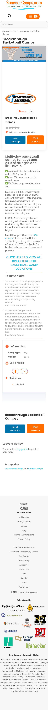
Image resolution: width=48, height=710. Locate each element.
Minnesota (30, 671)
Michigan (20, 671)
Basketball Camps (14, 468)
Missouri (7, 674)
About (24, 526)
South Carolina (41, 682)
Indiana (27, 665)
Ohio (32, 679)
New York (41, 677)
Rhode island (27, 682)
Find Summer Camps (24, 547)
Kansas (41, 665)
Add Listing (24, 517)
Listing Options (24, 521)
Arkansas (31, 659)
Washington (17, 688)
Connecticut (16, 662)
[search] (9, 16)
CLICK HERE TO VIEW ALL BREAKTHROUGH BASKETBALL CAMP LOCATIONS (24, 263)
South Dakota (8, 685)
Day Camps (24, 556)
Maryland (37, 668)
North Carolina (8, 679)
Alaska (15, 659)
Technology (24, 587)
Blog (24, 530)
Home (5, 31)
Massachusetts (8, 671)
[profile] (33, 16)
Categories (9, 24)
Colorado (4, 662)
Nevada (35, 674)
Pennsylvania (14, 682)
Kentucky (10, 668)
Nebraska (26, 674)
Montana (17, 674)
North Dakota (22, 679)
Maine (28, 668)
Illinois (20, 665)
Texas (29, 685)
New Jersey (18, 677)
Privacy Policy (24, 539)
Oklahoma (40, 679)
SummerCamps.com (27, 592)
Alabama (6, 659)
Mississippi (41, 671)
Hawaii (6, 665)
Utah (36, 685)
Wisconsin (22, 691)
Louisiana (20, 668)
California (41, 659)
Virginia (7, 688)
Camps (13, 31)
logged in (22, 449)
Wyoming (33, 691)
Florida (36, 662)
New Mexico (30, 677)
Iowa (35, 665)
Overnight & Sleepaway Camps (24, 551)
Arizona (22, 659)
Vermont (44, 685)
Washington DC (32, 688)
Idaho (13, 665)
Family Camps (24, 560)
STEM (24, 582)
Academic (24, 565)
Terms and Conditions (24, 535)
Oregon (3, 682)
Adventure (24, 569)
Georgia (44, 662)
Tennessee (20, 685)
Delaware (27, 662)
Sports (24, 578)
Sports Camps (35, 468)
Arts (24, 574)
